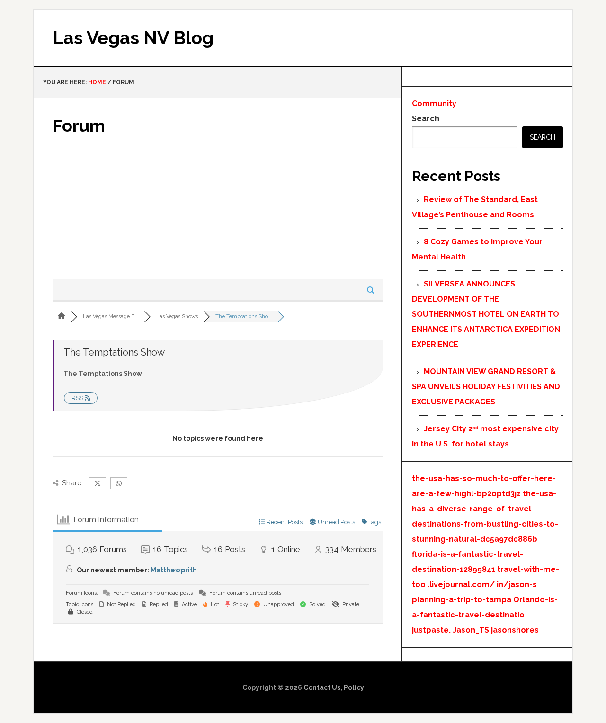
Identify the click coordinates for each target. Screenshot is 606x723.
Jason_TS (471, 629)
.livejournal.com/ (461, 584)
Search (425, 118)
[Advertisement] (218, 208)
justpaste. (431, 629)
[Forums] (61, 316)
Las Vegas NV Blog (133, 37)
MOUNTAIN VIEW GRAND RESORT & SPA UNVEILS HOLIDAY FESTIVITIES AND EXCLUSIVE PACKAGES (486, 386)
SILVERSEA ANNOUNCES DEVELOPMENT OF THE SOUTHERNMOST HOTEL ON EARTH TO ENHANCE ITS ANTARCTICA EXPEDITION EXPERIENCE (486, 314)
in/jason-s (517, 584)
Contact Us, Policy (333, 687)
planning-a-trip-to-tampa (461, 599)
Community (434, 103)
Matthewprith (174, 570)
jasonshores (515, 629)
